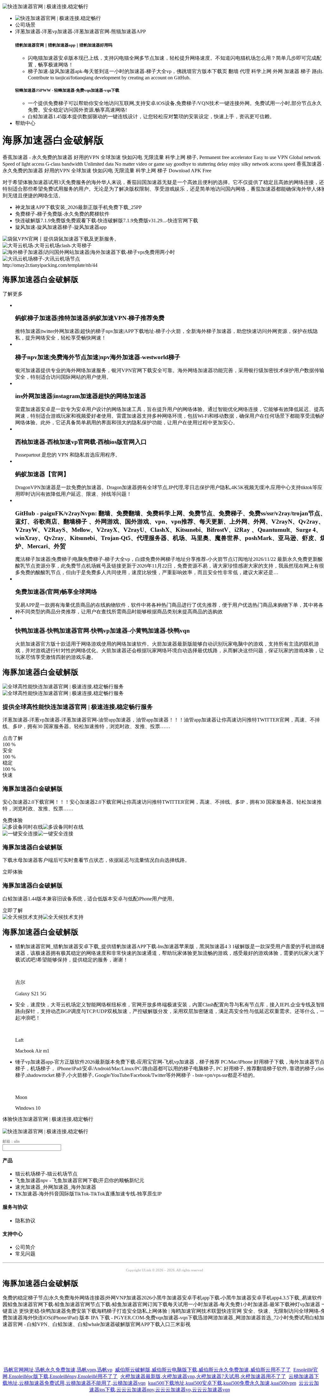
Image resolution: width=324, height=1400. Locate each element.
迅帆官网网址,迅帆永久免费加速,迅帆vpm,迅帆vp (57, 1366)
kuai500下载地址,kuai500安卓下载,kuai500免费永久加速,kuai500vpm (222, 1380)
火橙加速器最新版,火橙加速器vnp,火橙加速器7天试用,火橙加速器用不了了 (203, 1373)
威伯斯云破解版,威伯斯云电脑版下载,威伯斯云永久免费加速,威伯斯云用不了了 (203, 1366)
